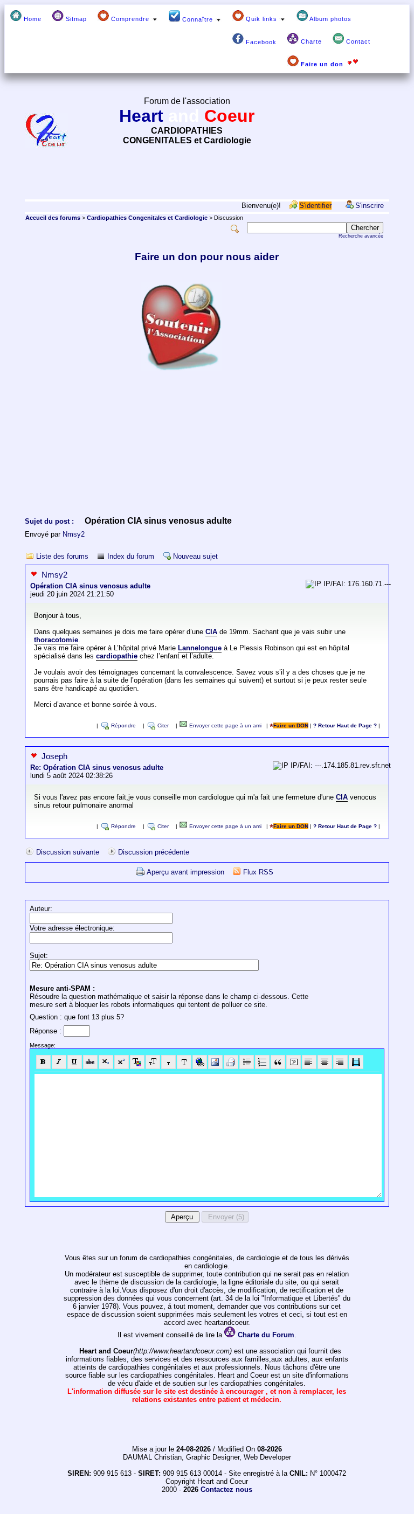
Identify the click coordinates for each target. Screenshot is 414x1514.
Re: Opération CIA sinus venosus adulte (96, 767)
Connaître (197, 19)
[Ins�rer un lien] (199, 1062)
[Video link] (356, 1062)
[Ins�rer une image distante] (215, 1062)
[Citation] (278, 1062)
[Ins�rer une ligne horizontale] (246, 1062)
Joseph (54, 756)
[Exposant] (121, 1062)
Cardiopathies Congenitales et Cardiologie (147, 217)
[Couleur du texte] (137, 1062)
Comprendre (130, 19)
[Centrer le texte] (325, 1062)
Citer (163, 725)
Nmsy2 (74, 534)
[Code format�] (293, 1062)
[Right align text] (340, 1062)
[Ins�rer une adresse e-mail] (231, 1062)
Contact (357, 41)
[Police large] (184, 1062)
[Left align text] (309, 1062)
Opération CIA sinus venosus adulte (90, 586)
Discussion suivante (67, 852)
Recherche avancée (361, 236)
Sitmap (75, 19)
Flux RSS (258, 872)
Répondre (123, 725)
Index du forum (130, 556)
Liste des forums (62, 556)
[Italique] (59, 1062)
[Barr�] (90, 1062)
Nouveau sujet (195, 556)
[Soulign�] (74, 1062)
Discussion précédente (153, 852)
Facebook (260, 42)
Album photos (329, 19)
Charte (310, 41)
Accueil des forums (52, 217)
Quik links (261, 19)
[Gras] (43, 1062)
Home (32, 19)
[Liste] (262, 1062)
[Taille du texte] (153, 1062)
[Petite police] (168, 1062)
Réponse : (47, 1031)
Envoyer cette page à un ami (224, 725)
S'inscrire (369, 206)
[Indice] (106, 1062)
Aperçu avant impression (185, 872)
